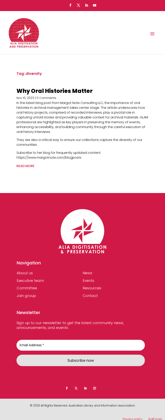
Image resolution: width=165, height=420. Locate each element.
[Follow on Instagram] (94, 388)
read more (25, 166)
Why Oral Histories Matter (54, 91)
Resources (92, 288)
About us (25, 272)
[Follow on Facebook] (70, 5)
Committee (27, 288)
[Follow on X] (78, 5)
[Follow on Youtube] (94, 5)
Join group (26, 295)
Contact (90, 295)
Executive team (30, 280)
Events (88, 280)
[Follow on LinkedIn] (86, 5)
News (87, 272)
